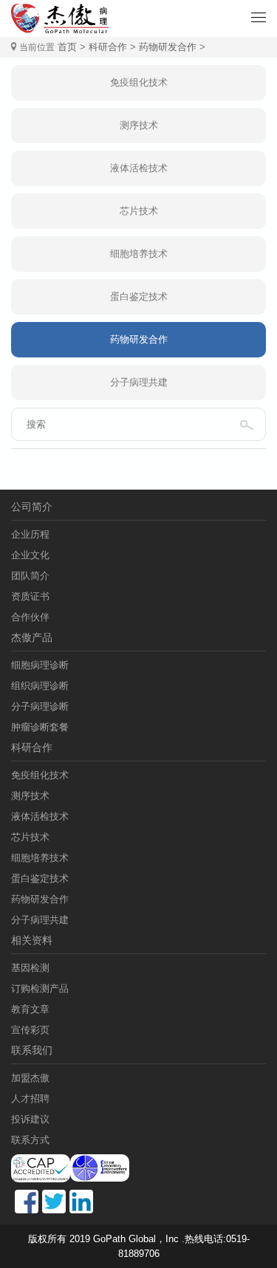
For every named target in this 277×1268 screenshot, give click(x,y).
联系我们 (31, 1050)
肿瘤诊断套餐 (40, 727)
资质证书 (30, 596)
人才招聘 (30, 1098)
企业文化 (30, 555)
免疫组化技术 (139, 82)
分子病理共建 (139, 382)
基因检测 (30, 967)
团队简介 (30, 575)
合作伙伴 (30, 617)
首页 (67, 46)
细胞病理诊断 (40, 665)
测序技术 (139, 125)
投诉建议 (30, 1119)
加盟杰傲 (30, 1077)
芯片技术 (139, 210)
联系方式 (30, 1139)
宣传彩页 (30, 1029)
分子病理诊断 (40, 706)
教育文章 (30, 1009)
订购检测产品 (40, 988)
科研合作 (108, 46)
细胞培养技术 (139, 253)
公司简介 (31, 507)
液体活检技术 (139, 168)
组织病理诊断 (40, 685)
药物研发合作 (167, 46)
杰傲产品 (31, 637)
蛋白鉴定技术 (139, 296)
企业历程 (30, 534)
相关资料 (31, 940)
